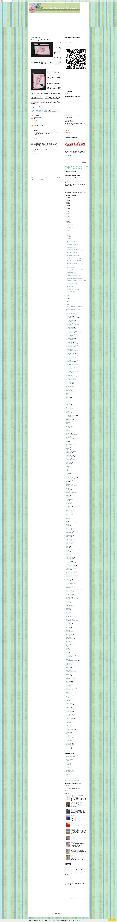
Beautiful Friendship (69, 405)
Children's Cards (69, 452)
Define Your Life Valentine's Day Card (73, 275)
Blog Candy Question (75, 829)
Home (46, 177)
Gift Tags (67, 520)
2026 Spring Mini (69, 383)
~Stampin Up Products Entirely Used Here (41, 111)
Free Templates (68, 503)
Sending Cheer (68, 664)
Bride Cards (68, 422)
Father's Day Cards (69, 498)
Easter (67, 488)
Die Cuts (67, 481)
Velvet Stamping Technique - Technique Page (75, 269)
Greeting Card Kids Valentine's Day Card (74, 278)
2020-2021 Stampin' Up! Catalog (72, 345)
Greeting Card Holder (70, 528)
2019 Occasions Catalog (70, 334)
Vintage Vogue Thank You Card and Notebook (75, 250)
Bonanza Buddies (69, 416)
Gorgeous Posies (69, 524)
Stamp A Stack (68, 681)
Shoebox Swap (68, 667)
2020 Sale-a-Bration (69, 339)
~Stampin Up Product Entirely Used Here (73, 306)
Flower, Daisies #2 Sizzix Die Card (73, 270)
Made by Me (68, 560)
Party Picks (68, 624)
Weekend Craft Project (70, 741)
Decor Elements (69, 480)
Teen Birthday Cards (69, 708)
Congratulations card (69, 467)
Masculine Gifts (68, 569)
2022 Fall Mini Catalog (70, 353)
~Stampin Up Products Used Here (72, 309)
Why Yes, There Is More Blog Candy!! (78, 849)
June (68, 232)
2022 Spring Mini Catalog (70, 357)
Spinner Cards (68, 675)
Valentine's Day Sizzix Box (71, 277)
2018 (67, 210)
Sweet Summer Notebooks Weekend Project (75, 258)
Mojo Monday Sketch (69, 583)
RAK (66, 645)
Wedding (67, 736)
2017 (67, 211)
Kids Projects (68, 555)
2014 (67, 216)
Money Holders (68, 584)
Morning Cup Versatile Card (72, 283)
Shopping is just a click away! (70, 43)
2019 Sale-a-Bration (69, 335)
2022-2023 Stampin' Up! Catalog (72, 360)
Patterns (67, 628)
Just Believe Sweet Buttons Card (73, 246)
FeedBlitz (71, 121)
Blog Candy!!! (73, 842)
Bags (67, 401)
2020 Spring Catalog (69, 341)
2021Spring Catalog (69, 352)
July (67, 230)
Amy (35, 141)
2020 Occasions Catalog (70, 338)
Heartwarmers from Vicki (70, 756)
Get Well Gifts (68, 515)
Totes (67, 725)
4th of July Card (68, 385)
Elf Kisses (67, 491)
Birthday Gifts (68, 409)
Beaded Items (68, 404)
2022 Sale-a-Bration (69, 356)
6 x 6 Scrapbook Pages (70, 387)
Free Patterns (68, 502)
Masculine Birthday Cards (70, 562)
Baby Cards (68, 397)
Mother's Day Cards (69, 591)
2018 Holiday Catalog (70, 327)
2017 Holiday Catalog (70, 318)
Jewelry (67, 547)
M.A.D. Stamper (68, 763)
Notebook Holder (69, 604)
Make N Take (68, 561)
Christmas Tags (68, 462)
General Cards (68, 513)
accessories (68, 389)
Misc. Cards (68, 580)
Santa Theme (68, 659)
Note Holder (68, 601)
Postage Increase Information (71, 639)
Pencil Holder (68, 630)
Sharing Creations (69, 666)
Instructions (68, 546)
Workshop (67, 750)
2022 (67, 203)
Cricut (67, 476)
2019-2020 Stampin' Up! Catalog (72, 336)
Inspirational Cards (69, 544)
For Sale (67, 500)
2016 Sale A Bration (69, 316)
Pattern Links (68, 627)
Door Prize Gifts (68, 487)
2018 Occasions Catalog (70, 328)
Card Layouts (68, 437)
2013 (67, 218)
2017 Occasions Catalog (70, 320)
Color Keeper (68, 466)
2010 (67, 295)
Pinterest (66, 98)
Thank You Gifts (68, 712)
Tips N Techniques (69, 722)
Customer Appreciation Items (71, 478)
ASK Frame (68, 394)
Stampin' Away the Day (70, 771)
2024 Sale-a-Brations (69, 367)
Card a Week (68, 433)
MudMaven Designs (69, 766)
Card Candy (68, 436)
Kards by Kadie (68, 760)
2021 (67, 205)
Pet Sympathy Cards (69, 633)
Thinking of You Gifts (69, 719)
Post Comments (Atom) (40, 179)
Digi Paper (68, 482)
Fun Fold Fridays (69, 507)
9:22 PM (35, 138)
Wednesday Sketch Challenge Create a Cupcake (76, 285)
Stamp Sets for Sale (69, 684)
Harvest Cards (68, 536)
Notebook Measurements (70, 605)
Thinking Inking (68, 774)
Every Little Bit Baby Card (71, 272)
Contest (67, 470)
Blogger (60, 913)
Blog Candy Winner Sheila (71, 281)
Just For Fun (68, 551)
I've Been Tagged (69, 543)
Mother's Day (68, 590)
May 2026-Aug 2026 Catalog (71, 575)
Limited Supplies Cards (70, 557)
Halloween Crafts (69, 531)
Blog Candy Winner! (70, 286)
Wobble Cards (68, 748)
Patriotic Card (68, 626)
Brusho (67, 423)
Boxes (67, 418)
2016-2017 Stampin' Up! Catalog (72, 317)
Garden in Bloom (69, 510)
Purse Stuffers (68, 641)
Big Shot (67, 407)
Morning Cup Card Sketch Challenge (73, 249)
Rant (66, 648)
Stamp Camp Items (69, 682)
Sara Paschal (36, 117)
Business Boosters (69, 426)
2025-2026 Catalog (69, 378)
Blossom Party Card (70, 257)
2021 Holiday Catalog (70, 347)
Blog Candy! (69, 288)
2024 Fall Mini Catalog (70, 365)
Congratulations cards (70, 469)
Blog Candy (68, 412)
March (68, 236)
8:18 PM (35, 120)
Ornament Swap (69, 613)
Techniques (68, 707)
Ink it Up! (67, 757)
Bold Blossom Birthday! (71, 267)
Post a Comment (35, 154)
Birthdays (67, 411)
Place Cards (68, 637)
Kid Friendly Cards (69, 553)
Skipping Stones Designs (70, 671)
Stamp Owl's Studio (69, 770)
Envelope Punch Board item (71, 493)
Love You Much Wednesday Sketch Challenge (75, 273)
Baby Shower (68, 398)
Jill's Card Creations (69, 759)
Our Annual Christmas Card (71, 615)
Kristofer (68, 130)
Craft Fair (67, 471)
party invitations (68, 623)
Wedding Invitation (69, 740)
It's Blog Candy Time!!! (75, 855)
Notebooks (55, 111)
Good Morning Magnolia (70, 522)
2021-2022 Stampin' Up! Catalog (72, 350)
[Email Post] (49, 110)
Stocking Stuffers (69, 690)
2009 (67, 296)
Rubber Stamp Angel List (70, 653)
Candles (67, 430)
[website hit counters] (76, 168)
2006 (67, 301)
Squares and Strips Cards (70, 678)
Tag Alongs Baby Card (71, 291)
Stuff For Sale (68, 693)
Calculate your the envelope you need (72, 780)
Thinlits (67, 721)
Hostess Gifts (68, 542)
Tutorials (67, 728)
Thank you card (68, 710)
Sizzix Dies (68, 670)
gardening (67, 511)
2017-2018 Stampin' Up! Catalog (72, 324)
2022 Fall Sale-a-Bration (70, 354)
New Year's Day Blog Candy (71, 598)
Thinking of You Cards (70, 718)
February (68, 238)
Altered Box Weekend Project (72, 241)
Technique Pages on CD (70, 706)
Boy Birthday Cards (69, 419)
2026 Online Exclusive (70, 382)
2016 (67, 213)
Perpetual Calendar (69, 631)
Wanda (68, 132)
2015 (67, 214)
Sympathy (67, 697)
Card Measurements (69, 438)
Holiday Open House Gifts (70, 539)
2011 (67, 221)
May (68, 233)
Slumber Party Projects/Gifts (71, 673)
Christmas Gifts (68, 458)
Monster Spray (68, 587)
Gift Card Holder (69, 518)
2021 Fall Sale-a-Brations (70, 346)
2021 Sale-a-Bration (69, 349)
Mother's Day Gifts (69, 593)
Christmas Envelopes (69, 456)
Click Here (67, 785)
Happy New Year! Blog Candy (72, 292)
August (68, 228)
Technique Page (69, 703)
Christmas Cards (69, 455)
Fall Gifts (67, 496)
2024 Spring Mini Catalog (70, 368)
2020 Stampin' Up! (69, 342)
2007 (67, 300)
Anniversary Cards (69, 393)
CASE (67, 445)
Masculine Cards (69, 564)
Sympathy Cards (69, 699)
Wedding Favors (69, 739)
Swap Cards (68, 696)
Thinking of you (68, 717)
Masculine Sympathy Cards (71, 571)
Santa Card (68, 657)
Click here (66, 790)
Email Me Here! (67, 93)
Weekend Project (69, 743)
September (69, 227)
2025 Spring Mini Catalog (70, 376)
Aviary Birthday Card (70, 242)
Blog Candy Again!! (74, 809)
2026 (67, 197)
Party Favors (68, 622)
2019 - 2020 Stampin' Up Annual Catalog (73, 331)
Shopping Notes (69, 668)
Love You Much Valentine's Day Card (73, 255)
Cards (67, 441)
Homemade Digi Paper (70, 540)
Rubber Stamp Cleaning (70, 655)
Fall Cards (67, 495)
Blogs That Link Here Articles (71, 415)
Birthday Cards (50, 111)
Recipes (67, 649)
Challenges (68, 449)
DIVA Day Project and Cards (71, 485)
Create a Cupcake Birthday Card (73, 289)
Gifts (66, 521)
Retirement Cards (69, 650)
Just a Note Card (69, 550)
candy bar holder (69, 431)
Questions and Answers (70, 642)
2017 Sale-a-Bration (69, 321)
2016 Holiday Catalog (70, 313)
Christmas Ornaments (70, 459)
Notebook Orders (69, 606)
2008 (67, 298)
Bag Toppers (68, 400)
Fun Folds (67, 509)
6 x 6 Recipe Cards (69, 386)
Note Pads (67, 602)
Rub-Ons (67, 652)
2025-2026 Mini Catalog (70, 379)
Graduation (68, 525)
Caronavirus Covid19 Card (70, 444)
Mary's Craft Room (69, 764)
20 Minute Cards (69, 312)
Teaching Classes (69, 701)
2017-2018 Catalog (69, 323)
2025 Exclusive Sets (69, 372)
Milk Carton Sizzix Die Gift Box (72, 261)
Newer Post (33, 177)
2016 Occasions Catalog (70, 314)
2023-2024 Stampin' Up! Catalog (72, 364)
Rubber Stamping (69, 656)
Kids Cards (68, 554)
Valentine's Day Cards (70, 729)
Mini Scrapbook (68, 579)
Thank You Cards (69, 711)
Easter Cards (68, 489)
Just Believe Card (70, 254)
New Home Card (69, 597)
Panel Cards (68, 617)
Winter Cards (68, 747)
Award (67, 396)
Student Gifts (68, 692)
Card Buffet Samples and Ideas (71, 434)
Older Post (58, 177)
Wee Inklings (68, 775)
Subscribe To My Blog (70, 695)
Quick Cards (68, 644)
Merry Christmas (69, 576)
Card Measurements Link (70, 440)
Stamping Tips (68, 689)
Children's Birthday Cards (70, 451)
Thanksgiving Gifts (69, 715)
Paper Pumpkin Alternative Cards (72, 620)
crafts (67, 474)
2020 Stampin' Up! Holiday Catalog (72, 343)
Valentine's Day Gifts (69, 730)
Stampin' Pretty (68, 773)
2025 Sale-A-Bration (69, 375)
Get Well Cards (68, 514)
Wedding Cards (68, 737)
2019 (67, 208)
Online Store (68, 609)
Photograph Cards (69, 634)
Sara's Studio (68, 768)
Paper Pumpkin (68, 619)
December (69, 222)
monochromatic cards (70, 586)
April (68, 235)
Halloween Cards (69, 529)
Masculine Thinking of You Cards (72, 573)
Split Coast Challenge (70, 677)
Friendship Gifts (68, 506)
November (69, 224)
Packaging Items (69, 616)
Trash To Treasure (69, 726)
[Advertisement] (58, 25)
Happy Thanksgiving (69, 535)
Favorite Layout (68, 499)
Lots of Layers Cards (69, 558)
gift (66, 517)
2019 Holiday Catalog (70, 332)
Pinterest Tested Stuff (69, 635)
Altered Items (68, 390)
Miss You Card (68, 582)
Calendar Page (68, 427)
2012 (67, 219)
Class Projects (68, 463)
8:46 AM (35, 151)
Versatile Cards (68, 732)
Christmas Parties (69, 460)
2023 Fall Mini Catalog (70, 361)
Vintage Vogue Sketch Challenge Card (74, 260)
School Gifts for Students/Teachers (72, 660)
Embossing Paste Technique (71, 492)
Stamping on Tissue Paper (70, 688)
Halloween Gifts (68, 532)
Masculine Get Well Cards (70, 568)
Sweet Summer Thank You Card (72, 244)
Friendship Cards (69, 504)
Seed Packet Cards (69, 663)
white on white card (69, 744)
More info (77, 920)
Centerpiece (68, 448)
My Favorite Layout (69, 595)
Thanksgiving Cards (69, 714)
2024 (67, 200)
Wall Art (67, 733)
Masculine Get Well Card (70, 566)
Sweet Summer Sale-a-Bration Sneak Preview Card (76, 280)
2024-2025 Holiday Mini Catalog (72, 369)
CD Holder (68, 447)
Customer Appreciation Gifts (71, 477)
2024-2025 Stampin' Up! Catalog (72, 371)
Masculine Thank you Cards (71, 572)
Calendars (67, 429)
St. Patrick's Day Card (70, 679)
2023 (67, 202)
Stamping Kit (68, 686)
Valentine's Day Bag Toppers (72, 247)
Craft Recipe (68, 473)
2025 (67, 199)
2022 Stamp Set (69, 358)
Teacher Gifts (68, 700)
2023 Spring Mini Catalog (70, 363)
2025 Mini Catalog (69, 374)
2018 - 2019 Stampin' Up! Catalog (72, 325)
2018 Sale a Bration (69, 329)
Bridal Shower (68, 420)
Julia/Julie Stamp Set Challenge (71, 549)
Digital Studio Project (69, 484)
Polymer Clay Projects (70, 638)
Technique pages (69, 704)
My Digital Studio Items (70, 594)
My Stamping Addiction (70, 767)
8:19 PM (35, 127)
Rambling (67, 646)
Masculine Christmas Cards (71, 565)
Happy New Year (69, 533)
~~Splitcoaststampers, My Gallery (72, 755)
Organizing (68, 612)
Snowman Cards (69, 674)
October (68, 225)
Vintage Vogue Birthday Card (72, 252)
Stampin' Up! (68, 685)
